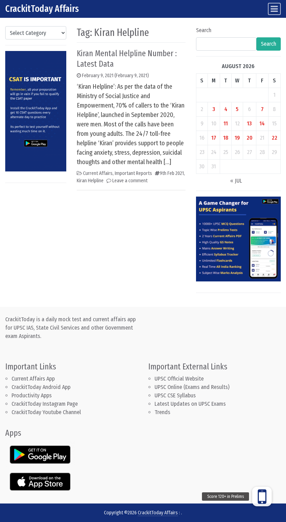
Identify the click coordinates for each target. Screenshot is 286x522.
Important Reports (133, 173)
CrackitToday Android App (41, 387)
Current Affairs (98, 173)
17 (213, 137)
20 (250, 137)
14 (262, 123)
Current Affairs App (33, 378)
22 (274, 137)
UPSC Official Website (179, 378)
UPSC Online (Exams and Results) (192, 387)
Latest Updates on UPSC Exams (190, 403)
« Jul (236, 180)
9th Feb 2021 (172, 173)
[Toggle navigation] (274, 9)
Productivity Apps (32, 395)
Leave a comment (130, 181)
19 (237, 137)
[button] (262, 496)
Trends (162, 412)
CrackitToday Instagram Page (45, 403)
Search (203, 30)
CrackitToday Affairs (42, 8)
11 (226, 123)
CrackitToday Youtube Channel (46, 412)
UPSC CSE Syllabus (176, 395)
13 (249, 123)
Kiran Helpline (90, 181)
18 (225, 137)
